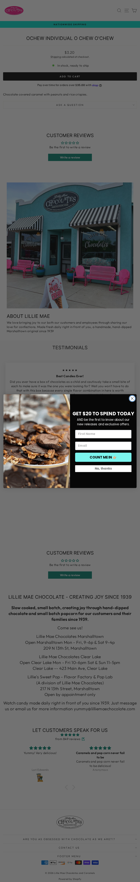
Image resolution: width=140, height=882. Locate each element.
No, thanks (103, 468)
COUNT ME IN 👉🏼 (103, 457)
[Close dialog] (132, 399)
